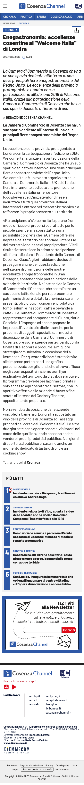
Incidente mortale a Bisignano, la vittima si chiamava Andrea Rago (44, 495)
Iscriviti (69, 630)
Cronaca (24, 23)
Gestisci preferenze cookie (37, 769)
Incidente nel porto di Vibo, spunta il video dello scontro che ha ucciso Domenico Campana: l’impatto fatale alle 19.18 (43, 514)
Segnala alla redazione (31, 765)
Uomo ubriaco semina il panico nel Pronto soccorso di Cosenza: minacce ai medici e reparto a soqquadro (43, 536)
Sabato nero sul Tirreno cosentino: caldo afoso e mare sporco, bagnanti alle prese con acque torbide (42, 558)
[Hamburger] (5, 6)
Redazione (12, 765)
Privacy (49, 765)
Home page (9, 23)
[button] (76, 31)
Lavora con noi (61, 769)
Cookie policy (63, 765)
